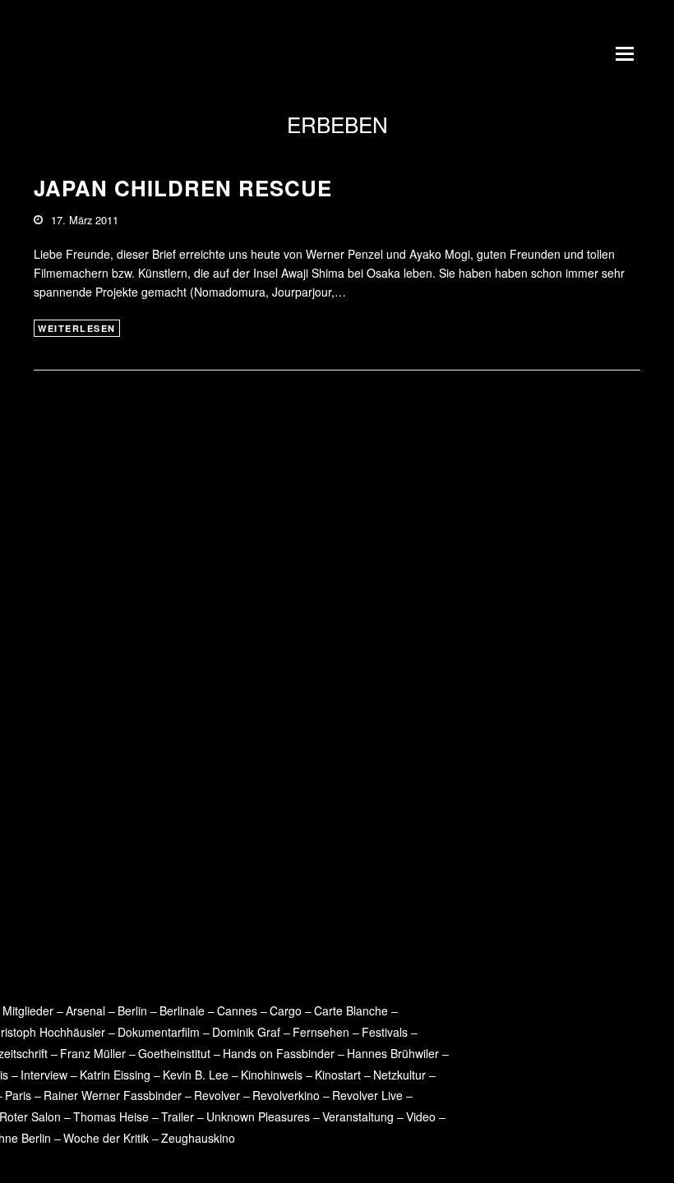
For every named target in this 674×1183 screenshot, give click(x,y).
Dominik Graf (246, 1032)
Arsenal (85, 1010)
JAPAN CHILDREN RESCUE (183, 188)
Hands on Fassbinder (279, 1053)
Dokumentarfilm (159, 1032)
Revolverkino (286, 1095)
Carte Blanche (351, 1010)
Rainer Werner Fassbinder (113, 1095)
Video (421, 1116)
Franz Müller (93, 1053)
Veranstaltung (358, 1116)
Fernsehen (321, 1032)
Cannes (237, 1010)
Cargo (286, 1010)
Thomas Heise (111, 1116)
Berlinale (182, 1010)
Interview (44, 1074)
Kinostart (338, 1074)
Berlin (132, 1010)
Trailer (177, 1116)
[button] (628, 53)
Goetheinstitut (174, 1053)
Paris (18, 1095)
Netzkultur (399, 1074)
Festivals (385, 1032)
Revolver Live (367, 1095)
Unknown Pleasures (258, 1116)
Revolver (217, 1095)
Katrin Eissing (115, 1074)
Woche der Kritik (106, 1138)
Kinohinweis (271, 1074)
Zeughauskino (198, 1138)
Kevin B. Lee (196, 1074)
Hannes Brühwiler (393, 1053)
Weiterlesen (77, 328)
